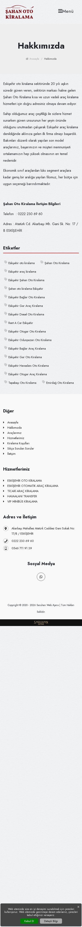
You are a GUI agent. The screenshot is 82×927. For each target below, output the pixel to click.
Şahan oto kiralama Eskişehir (25, 289)
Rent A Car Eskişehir (20, 323)
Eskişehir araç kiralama (22, 272)
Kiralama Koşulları (18, 443)
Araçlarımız (14, 433)
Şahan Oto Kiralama (57, 263)
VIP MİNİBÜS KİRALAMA (22, 501)
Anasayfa (34, 59)
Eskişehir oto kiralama (21, 263)
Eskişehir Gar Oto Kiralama (25, 357)
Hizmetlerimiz (15, 438)
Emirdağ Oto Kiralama (60, 383)
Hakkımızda (14, 428)
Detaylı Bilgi (51, 921)
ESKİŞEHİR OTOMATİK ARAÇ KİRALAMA (32, 486)
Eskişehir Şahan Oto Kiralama (26, 280)
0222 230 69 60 (23, 541)
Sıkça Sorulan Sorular (20, 448)
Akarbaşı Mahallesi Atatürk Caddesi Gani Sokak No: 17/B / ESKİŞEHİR (43, 531)
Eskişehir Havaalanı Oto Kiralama (28, 366)
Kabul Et (29, 921)
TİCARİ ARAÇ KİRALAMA (22, 491)
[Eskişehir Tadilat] (19, 11)
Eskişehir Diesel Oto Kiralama (26, 314)
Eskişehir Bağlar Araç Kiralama (27, 348)
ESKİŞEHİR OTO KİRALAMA (24, 481)
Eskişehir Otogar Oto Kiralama (27, 331)
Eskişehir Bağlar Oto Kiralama (26, 297)
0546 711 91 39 (22, 548)
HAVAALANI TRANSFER (22, 496)
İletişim (11, 454)
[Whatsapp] (41, 577)
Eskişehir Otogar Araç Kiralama (27, 374)
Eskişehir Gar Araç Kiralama (25, 306)
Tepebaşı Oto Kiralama (22, 383)
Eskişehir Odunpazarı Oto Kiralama (30, 340)
